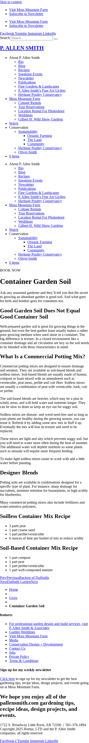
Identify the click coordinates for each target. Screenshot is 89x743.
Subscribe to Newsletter (26, 14)
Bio (21, 62)
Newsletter (26, 78)
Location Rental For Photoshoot (41, 111)
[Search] (56, 39)
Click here (7, 679)
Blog (21, 66)
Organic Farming (39, 136)
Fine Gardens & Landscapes (38, 86)
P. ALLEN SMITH (22, 48)
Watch (13, 123)
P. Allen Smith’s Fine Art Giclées (41, 90)
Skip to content (11, 2)
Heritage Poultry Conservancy (40, 95)
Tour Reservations (31, 107)
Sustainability (28, 131)
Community (35, 144)
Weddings (25, 115)
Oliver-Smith (27, 152)
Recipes (24, 70)
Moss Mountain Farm (24, 99)
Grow (13, 598)
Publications (27, 82)
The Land (34, 140)
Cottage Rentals (29, 103)
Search (5, 38)
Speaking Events (30, 74)
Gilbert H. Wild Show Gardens (40, 119)
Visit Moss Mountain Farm (28, 10)
